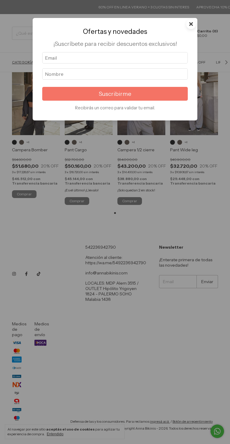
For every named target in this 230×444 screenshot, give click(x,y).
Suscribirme (115, 93)
